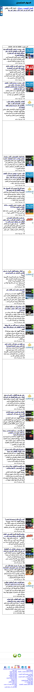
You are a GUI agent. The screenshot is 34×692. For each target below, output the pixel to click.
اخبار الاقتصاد (14, 680)
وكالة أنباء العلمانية (13, 675)
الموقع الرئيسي (29, 670)
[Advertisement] (17, 28)
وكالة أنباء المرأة (13, 671)
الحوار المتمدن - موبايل (25, 8)
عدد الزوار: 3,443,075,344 (27, 680)
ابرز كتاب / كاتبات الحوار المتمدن (25, 676)
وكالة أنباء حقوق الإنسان (11, 677)
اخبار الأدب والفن (13, 672)
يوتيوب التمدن (30, 677)
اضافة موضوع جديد (29, 681)
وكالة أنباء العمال (13, 676)
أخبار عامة (14, 670)
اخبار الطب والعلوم (13, 681)
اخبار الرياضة (14, 679)
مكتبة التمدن (30, 679)
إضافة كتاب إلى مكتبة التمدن (10, 686)
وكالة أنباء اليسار (13, 674)
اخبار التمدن (14, 683)
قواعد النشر (30, 675)
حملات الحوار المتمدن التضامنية (26, 684)
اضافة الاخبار (30, 683)
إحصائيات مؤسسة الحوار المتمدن (25, 674)
